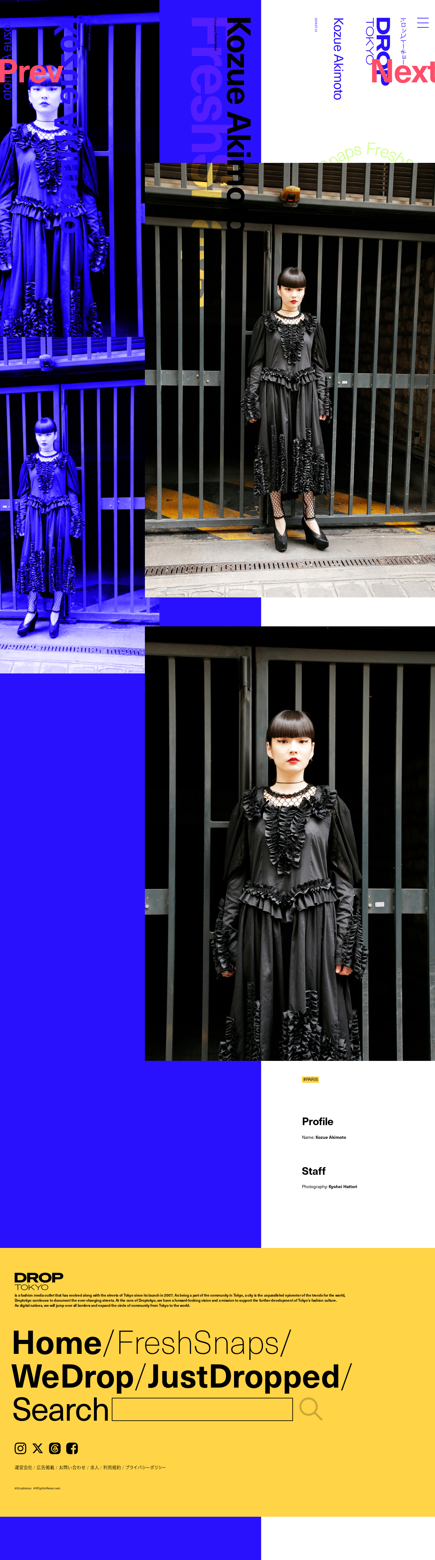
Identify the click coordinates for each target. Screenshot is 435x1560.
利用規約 (112, 1467)
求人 (94, 1467)
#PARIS (310, 1079)
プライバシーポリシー (145, 1467)
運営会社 (23, 1467)
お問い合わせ (72, 1467)
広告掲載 (45, 1467)
